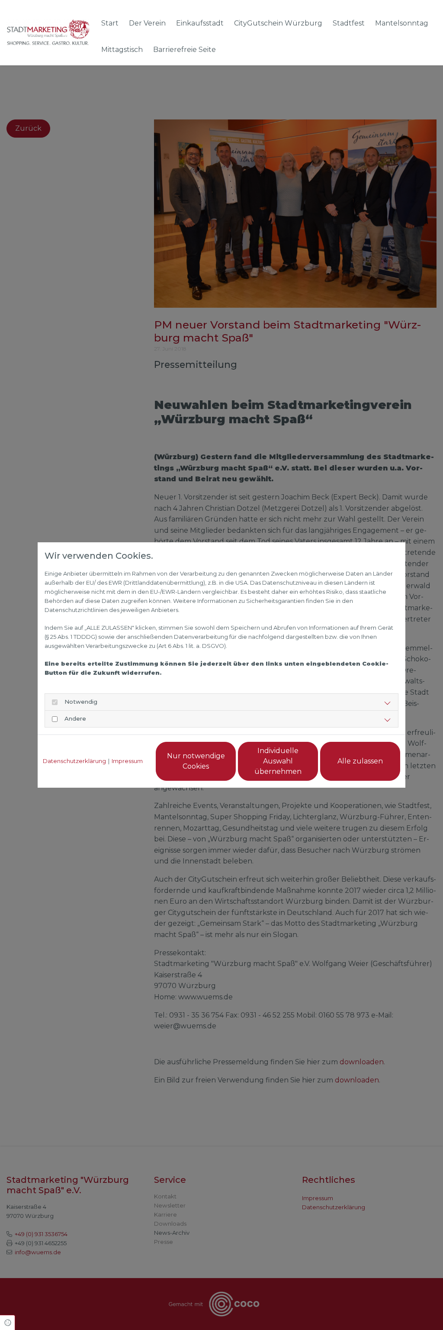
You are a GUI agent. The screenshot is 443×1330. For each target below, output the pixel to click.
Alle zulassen (360, 761)
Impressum (127, 760)
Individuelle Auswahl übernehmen (278, 761)
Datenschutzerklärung (74, 760)
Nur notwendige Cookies (196, 761)
